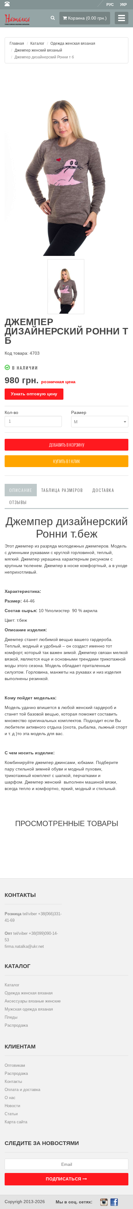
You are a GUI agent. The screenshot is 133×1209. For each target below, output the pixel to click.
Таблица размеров (62, 490)
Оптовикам (15, 1065)
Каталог (37, 43)
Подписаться (64, 1178)
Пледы (11, 1017)
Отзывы (18, 502)
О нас (10, 1097)
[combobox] (99, 421)
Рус (110, 4)
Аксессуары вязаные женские (33, 1001)
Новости (12, 1105)
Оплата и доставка (22, 1089)
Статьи (11, 1113)
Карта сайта (16, 1122)
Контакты (13, 1081)
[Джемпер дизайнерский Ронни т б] (66, 163)
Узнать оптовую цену (34, 393)
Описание (20, 490)
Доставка (103, 490)
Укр (123, 4)
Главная (17, 43)
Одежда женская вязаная (72, 43)
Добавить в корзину (66, 444)
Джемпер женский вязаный (38, 50)
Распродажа (16, 1025)
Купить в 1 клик (66, 461)
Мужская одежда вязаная (29, 1009)
